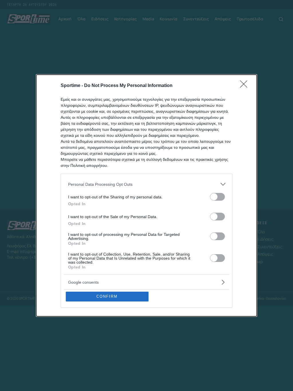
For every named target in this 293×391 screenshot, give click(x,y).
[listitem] (146, 184)
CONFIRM (107, 296)
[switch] (217, 197)
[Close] (245, 85)
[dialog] (146, 195)
